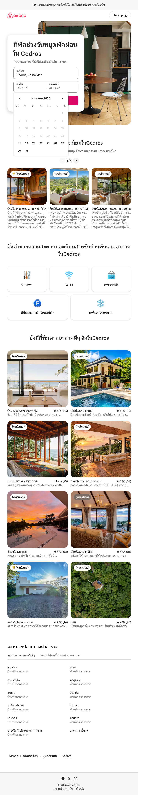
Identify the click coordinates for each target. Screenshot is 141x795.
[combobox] (45, 75)
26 (40, 143)
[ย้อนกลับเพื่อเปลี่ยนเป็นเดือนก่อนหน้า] (20, 98)
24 (26, 143)
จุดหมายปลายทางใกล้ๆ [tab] (21, 655)
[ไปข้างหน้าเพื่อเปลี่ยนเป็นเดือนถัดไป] (62, 98)
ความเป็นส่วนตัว (63, 788)
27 (48, 143)
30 (19, 150)
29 (62, 143)
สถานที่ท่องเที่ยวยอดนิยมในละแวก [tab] (60, 655)
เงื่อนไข (80, 788)
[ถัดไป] (76, 161)
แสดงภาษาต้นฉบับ (93, 4)
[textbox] (29, 88)
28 (55, 143)
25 (33, 143)
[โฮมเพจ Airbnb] (16, 15)
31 (26, 150)
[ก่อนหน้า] (62, 161)
